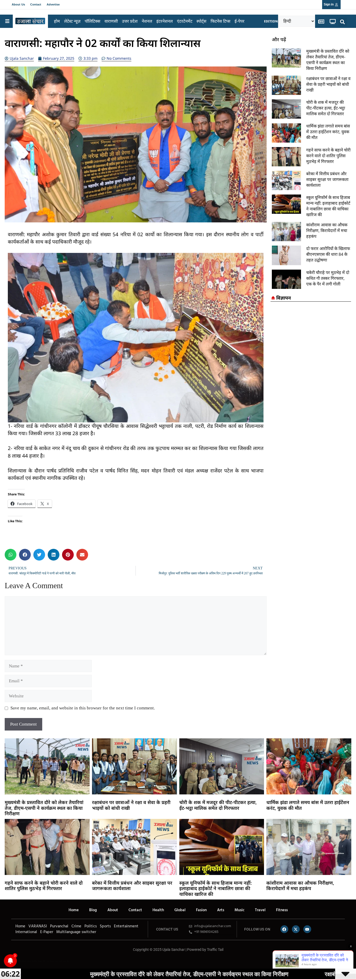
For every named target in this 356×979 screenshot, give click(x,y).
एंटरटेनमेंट (184, 21)
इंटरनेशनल (164, 21)
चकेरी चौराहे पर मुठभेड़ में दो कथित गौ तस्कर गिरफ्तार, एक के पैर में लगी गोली (327, 278)
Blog (93, 910)
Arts (220, 910)
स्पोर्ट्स (201, 21)
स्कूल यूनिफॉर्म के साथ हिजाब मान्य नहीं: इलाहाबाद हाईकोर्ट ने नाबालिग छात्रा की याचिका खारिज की (328, 205)
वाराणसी (111, 21)
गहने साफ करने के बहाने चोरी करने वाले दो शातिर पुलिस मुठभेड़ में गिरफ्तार (328, 155)
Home (74, 910)
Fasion (201, 910)
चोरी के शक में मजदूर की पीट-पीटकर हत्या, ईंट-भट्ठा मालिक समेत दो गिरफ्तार (325, 108)
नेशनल (147, 21)
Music (239, 910)
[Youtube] (307, 929)
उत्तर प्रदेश (130, 21)
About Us (18, 4)
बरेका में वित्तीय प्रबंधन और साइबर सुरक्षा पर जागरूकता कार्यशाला (327, 179)
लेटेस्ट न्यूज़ (72, 21)
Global (180, 910)
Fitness (282, 910)
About (112, 910)
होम (57, 21)
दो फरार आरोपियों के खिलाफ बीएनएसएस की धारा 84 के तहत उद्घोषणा (328, 254)
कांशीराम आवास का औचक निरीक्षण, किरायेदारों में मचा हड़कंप (326, 230)
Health (158, 910)
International (26, 932)
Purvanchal (59, 926)
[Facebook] (284, 929)
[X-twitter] (296, 929)
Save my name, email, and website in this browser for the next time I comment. (82, 708)
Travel (260, 910)
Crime (76, 926)
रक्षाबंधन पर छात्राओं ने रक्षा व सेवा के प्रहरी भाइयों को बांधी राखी (328, 84)
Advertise (53, 4)
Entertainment (126, 926)
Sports (105, 926)
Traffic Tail (215, 949)
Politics (90, 926)
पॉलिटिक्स (92, 21)
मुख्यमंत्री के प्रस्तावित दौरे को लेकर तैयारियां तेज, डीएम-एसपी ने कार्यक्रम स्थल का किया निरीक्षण (327, 59)
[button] (342, 22)
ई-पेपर (239, 21)
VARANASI (37, 926)
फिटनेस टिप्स (220, 21)
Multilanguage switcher (76, 932)
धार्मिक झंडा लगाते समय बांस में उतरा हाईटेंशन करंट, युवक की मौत (328, 131)
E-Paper (46, 932)
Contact (35, 4)
